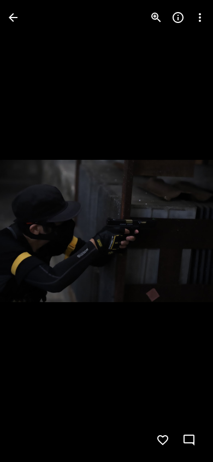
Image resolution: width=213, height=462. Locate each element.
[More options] (200, 17)
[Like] (162, 440)
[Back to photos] (13, 17)
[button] (30, 231)
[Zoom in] (156, 17)
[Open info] (178, 17)
